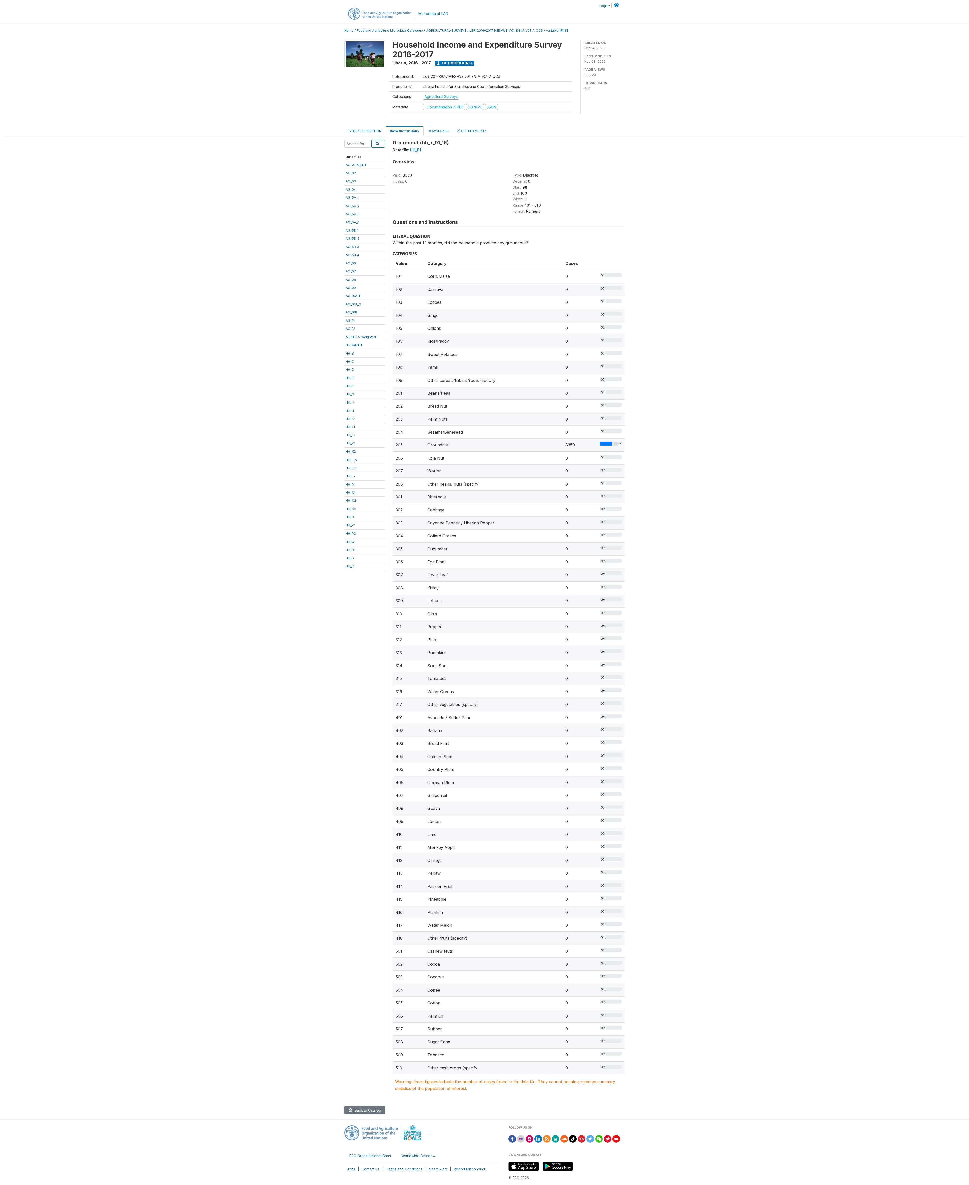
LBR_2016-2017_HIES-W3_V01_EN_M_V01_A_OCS (506, 30)
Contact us (370, 1169)
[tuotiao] (581, 1138)
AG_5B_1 (352, 230)
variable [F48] (557, 30)
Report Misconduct (469, 1169)
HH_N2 (351, 500)
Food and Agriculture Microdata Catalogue (390, 30)
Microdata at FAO (433, 13)
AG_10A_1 (353, 296)
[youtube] (616, 1138)
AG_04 (351, 189)
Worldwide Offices (416, 1156)
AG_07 (351, 271)
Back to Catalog (367, 1110)
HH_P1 (350, 525)
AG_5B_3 (352, 247)
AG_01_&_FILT (356, 165)
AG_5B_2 (352, 238)
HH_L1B (351, 468)
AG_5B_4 (352, 255)
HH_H (350, 402)
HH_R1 (350, 550)
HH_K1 (350, 443)
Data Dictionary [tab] (404, 131)
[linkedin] (538, 1138)
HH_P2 (351, 533)
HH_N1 (350, 492)
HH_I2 (350, 419)
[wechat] (599, 1138)
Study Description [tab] (365, 131)
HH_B (350, 353)
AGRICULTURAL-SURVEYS (446, 30)
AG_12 (350, 328)
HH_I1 (350, 411)
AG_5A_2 (353, 206)
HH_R (350, 566)
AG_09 (351, 288)
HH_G (350, 394)
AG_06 (351, 263)
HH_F (350, 386)
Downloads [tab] (438, 131)
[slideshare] (555, 1138)
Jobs (351, 1169)
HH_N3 (351, 509)
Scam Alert (438, 1169)
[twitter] (590, 1138)
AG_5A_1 (352, 197)
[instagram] (529, 1138)
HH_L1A (351, 460)
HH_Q (350, 542)
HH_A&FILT (354, 345)
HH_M (350, 484)
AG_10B (351, 312)
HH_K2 (351, 451)
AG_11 (350, 320)
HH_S (350, 558)
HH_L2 (351, 476)
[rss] (547, 1138)
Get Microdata (457, 63)
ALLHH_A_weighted (361, 337)
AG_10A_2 (353, 304)
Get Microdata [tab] (473, 131)
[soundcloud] (564, 1138)
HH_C (350, 361)
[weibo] (607, 1138)
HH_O (350, 517)
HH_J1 (350, 427)
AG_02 (351, 173)
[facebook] (512, 1138)
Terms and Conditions (404, 1169)
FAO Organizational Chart (370, 1156)
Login (603, 6)
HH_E (350, 378)
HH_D (350, 369)
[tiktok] (573, 1138)
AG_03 (351, 181)
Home (349, 30)
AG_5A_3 (352, 214)
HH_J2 (351, 435)
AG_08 (351, 280)
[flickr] (521, 1138)
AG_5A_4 (352, 222)
